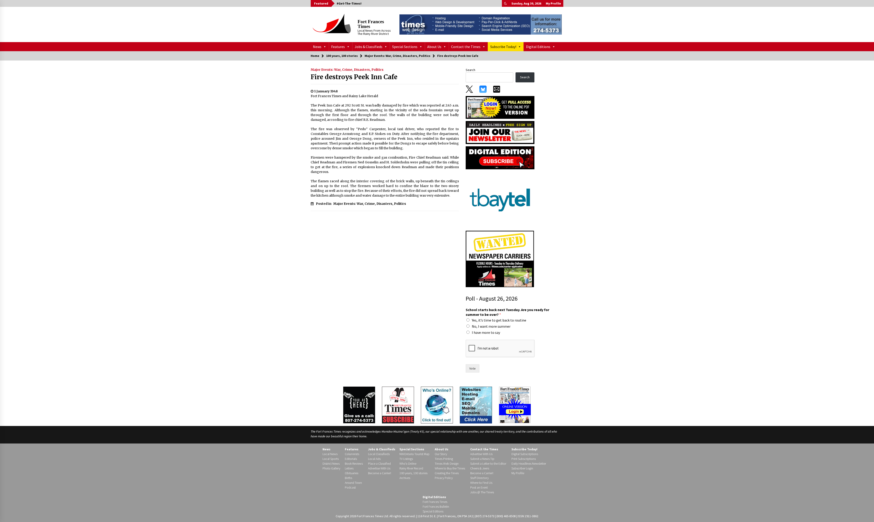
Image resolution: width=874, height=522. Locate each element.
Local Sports (331, 459)
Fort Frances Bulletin (436, 506)
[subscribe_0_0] (500, 107)
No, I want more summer (491, 326)
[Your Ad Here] (359, 405)
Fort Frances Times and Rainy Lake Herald (344, 96)
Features (338, 46)
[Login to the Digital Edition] (515, 404)
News (317, 46)
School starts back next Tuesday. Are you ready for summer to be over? (507, 312)
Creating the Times (447, 473)
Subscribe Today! (503, 46)
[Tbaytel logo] (500, 200)
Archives (404, 478)
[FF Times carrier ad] (500, 259)
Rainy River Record (411, 468)
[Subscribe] (398, 405)
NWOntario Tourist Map (414, 454)
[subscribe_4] (500, 132)
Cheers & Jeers (479, 468)
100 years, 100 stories (413, 473)
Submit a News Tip (482, 459)
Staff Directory (479, 478)
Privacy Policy (444, 478)
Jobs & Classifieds (368, 46)
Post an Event (479, 487)
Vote (472, 368)
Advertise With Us (379, 468)
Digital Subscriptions (524, 454)
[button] (505, 3)
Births (348, 478)
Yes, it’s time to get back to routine (499, 320)
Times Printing (444, 459)
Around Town (353, 483)
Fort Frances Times (371, 24)
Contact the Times (465, 46)
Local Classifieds (379, 454)
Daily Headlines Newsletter (528, 463)
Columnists (352, 454)
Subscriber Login (522, 468)
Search (470, 70)
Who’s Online (407, 463)
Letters (349, 468)
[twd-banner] (480, 24)
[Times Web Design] (476, 405)
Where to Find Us (481, 483)
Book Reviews (354, 463)
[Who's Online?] (437, 405)
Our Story (441, 454)
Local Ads (374, 459)
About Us (434, 46)
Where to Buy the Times (450, 468)
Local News (330, 454)
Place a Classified (379, 463)
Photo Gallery (331, 468)
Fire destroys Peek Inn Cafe (354, 77)
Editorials (351, 459)
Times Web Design (447, 463)
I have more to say (486, 332)
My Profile (553, 3)
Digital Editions (538, 46)
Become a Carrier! (379, 473)
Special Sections (404, 46)
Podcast (350, 487)
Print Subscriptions (523, 459)
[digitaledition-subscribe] (500, 157)
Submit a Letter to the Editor (488, 463)
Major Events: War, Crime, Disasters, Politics (347, 70)
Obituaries (351, 473)
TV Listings (406, 459)
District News (331, 463)
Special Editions (433, 511)
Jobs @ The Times (482, 492)
